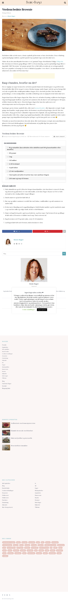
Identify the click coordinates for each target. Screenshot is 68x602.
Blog (3, 381)
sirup (4, 553)
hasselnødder (11, 547)
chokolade (55, 542)
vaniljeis (5, 556)
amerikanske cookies (9, 542)
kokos (10, 550)
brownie (24, 542)
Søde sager (5, 376)
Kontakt (4, 386)
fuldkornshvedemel (50, 545)
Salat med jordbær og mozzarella (21, 438)
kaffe (55, 547)
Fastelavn (4, 500)
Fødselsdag (5, 358)
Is (35, 483)
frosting (34, 545)
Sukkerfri (4, 373)
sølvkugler (52, 553)
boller (18, 542)
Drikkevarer (5, 495)
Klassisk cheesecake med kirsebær (22, 431)
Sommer (37, 500)
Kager (3, 364)
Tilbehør (4, 378)
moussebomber (40, 108)
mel (36, 550)
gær (4, 547)
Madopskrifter (5, 367)
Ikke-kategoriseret (7, 507)
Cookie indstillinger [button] (28, 309)
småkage (10, 553)
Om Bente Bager (6, 383)
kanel (4, 550)
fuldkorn (40, 545)
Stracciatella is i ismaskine (19, 445)
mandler (23, 550)
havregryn (20, 547)
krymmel (16, 550)
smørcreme (31, 553)
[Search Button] (64, 253)
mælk (47, 550)
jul (51, 547)
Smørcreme (5, 369)
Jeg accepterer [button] (42, 309)
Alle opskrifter (5, 349)
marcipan (30, 550)
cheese (48, 542)
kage (60, 547)
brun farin (31, 542)
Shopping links (6, 388)
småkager (18, 553)
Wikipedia (60, 61)
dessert (16, 545)
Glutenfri (4, 360)
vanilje (59, 553)
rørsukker (59, 550)
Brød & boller (5, 351)
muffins (41, 550)
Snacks (4, 371)
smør (24, 553)
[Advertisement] (34, 76)
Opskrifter (5, 347)
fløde (21, 545)
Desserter (4, 356)
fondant (27, 545)
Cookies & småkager (7, 353)
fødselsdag (61, 545)
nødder (53, 550)
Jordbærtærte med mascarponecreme (23, 423)
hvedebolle (35, 547)
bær (43, 542)
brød (38, 542)
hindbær (27, 547)
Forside (4, 345)
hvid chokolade (44, 547)
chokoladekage (7, 545)
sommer (39, 553)
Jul (2, 362)
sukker (45, 553)
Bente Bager (11, 16)
